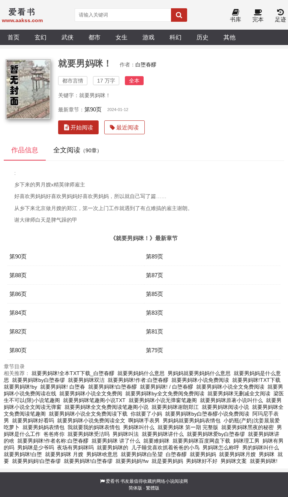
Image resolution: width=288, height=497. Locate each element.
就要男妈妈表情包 (43, 427)
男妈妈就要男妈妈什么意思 (199, 373)
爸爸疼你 (54, 434)
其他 (230, 37)
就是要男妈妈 (167, 461)
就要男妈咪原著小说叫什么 (231, 400)
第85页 (154, 294)
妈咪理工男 (246, 441)
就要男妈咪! (264, 461)
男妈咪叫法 (125, 434)
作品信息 (24, 150)
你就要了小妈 (146, 414)
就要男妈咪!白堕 (23, 454)
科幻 (176, 37)
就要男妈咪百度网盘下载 (201, 441)
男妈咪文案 (233, 461)
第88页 (18, 275)
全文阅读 (77, 150)
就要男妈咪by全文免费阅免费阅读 (164, 393)
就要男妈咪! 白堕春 (62, 387)
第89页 (154, 256)
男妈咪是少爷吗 (35, 447)
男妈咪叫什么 (138, 427)
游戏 (148, 37)
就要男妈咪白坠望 (142, 454)
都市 (94, 37)
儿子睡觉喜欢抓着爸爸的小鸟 (165, 447)
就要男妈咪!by (20, 387)
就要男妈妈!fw (132, 461)
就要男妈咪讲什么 (163, 434)
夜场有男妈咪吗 (75, 447)
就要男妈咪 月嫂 (64, 454)
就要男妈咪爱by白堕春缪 (216, 434)
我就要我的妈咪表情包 (94, 427)
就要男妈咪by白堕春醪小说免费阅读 (207, 414)
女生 (122, 37)
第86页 (18, 294)
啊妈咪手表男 (144, 420)
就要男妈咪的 (112, 447)
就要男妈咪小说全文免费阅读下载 (88, 414)
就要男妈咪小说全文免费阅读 (230, 387)
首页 (14, 37)
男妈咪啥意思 (102, 454)
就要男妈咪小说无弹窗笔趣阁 (163, 400)
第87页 (154, 275)
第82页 (18, 331)
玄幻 (40, 37)
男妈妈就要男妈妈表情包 (191, 420)
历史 (202, 37)
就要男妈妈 (203, 454)
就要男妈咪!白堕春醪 (112, 387)
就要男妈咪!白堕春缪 (88, 461)
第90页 (93, 109)
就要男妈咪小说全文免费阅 (90, 393)
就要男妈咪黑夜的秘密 (247, 427)
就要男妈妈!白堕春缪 (36, 461)
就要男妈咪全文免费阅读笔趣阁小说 (106, 407)
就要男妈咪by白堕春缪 (38, 380)
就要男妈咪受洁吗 (89, 434)
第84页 (18, 312)
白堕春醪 (145, 65)
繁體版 (152, 488)
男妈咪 (266, 454)
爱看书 (112, 481)
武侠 (68, 37)
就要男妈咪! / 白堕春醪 (166, 387)
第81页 (154, 331)
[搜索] (179, 15)
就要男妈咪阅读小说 (225, 407)
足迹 (280, 19)
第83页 (154, 312)
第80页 (18, 350)
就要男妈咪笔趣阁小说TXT (94, 400)
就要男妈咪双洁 (86, 380)
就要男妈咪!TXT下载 (256, 380)
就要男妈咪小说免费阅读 (200, 380)
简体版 (135, 488)
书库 (235, 19)
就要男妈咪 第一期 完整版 (188, 427)
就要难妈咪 (156, 441)
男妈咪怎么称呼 (220, 447)
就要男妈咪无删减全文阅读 (238, 393)
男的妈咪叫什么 (260, 447)
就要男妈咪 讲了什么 (116, 441)
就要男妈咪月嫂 (237, 454)
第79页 (154, 350)
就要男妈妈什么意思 (141, 373)
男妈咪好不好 (202, 461)
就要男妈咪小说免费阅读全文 (91, 420)
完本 (258, 19)
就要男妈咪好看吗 (33, 420)
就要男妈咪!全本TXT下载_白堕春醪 (73, 373)
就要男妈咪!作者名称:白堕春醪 (52, 441)
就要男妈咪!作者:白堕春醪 (138, 380)
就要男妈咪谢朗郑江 (175, 407)
